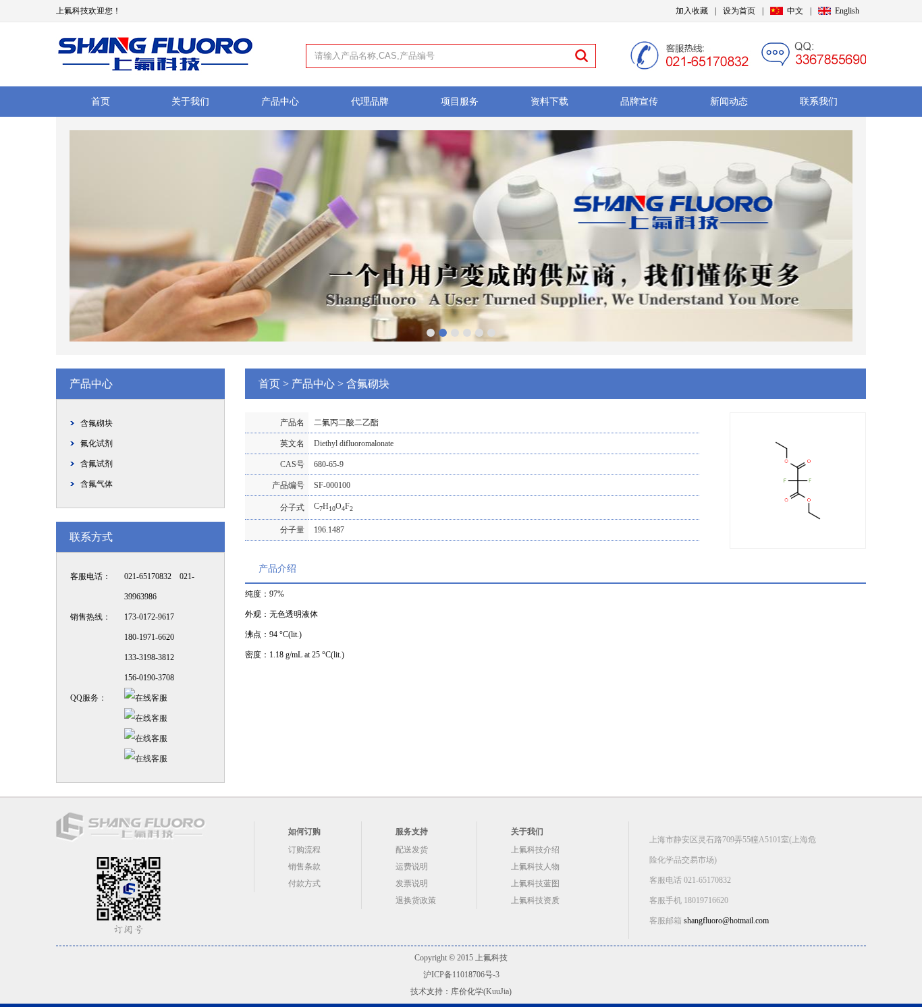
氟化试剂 (96, 443)
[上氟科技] (155, 73)
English (847, 11)
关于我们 (190, 102)
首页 (100, 102)
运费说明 (412, 866)
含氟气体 (96, 484)
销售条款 (304, 866)
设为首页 (739, 11)
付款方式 (304, 883)
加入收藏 (692, 11)
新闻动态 (729, 102)
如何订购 (304, 831)
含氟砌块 (96, 423)
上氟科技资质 (535, 900)
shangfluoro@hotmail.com (726, 920)
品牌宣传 (639, 102)
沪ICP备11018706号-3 (461, 974)
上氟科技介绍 (535, 849)
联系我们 (819, 102)
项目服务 (460, 102)
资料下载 (549, 102)
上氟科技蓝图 (535, 883)
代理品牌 (370, 102)
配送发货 (412, 849)
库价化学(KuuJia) (481, 991)
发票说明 (412, 883)
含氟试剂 (96, 463)
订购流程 (304, 849)
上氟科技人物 (535, 866)
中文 (795, 11)
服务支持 (412, 831)
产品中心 (280, 102)
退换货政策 (416, 900)
